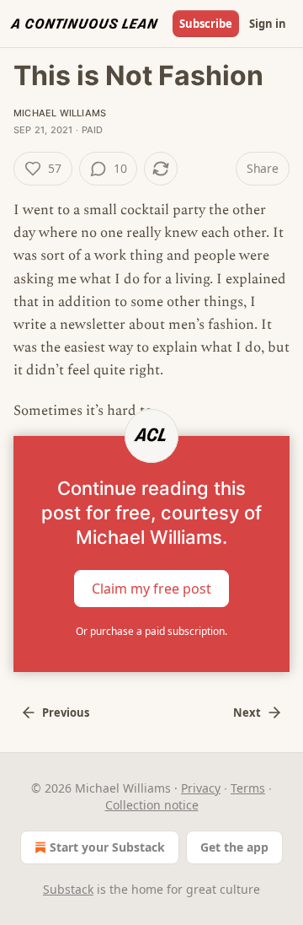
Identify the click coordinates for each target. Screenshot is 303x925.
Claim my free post (151, 587)
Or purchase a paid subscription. (151, 631)
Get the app (234, 847)
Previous (65, 712)
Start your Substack (107, 847)
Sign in (267, 23)
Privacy (201, 788)
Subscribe (205, 23)
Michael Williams (59, 113)
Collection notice (152, 805)
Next (247, 712)
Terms (248, 788)
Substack (68, 889)
